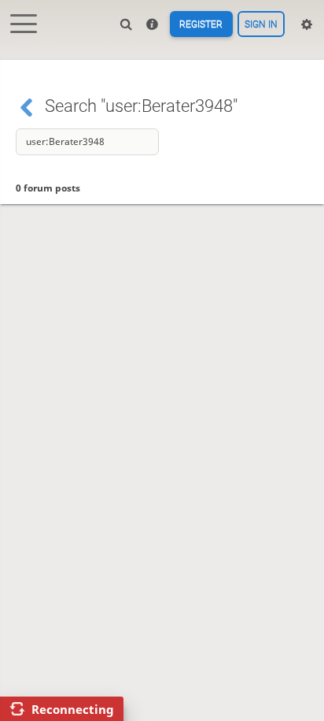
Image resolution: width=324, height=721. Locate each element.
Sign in (261, 24)
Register (201, 24)
